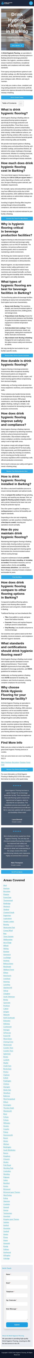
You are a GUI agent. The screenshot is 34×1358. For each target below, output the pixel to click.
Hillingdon (6, 1255)
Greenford (6, 1216)
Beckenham (7, 1069)
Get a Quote (16, 45)
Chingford (6, 994)
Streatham (6, 1093)
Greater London (8, 921)
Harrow (5, 1210)
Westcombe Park (9, 927)
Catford (5, 1009)
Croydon (6, 1129)
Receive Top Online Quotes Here (17, 471)
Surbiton (6, 1222)
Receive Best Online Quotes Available (17, 355)
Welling (5, 948)
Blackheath (7, 966)
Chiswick (6, 1159)
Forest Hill (6, 1036)
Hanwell (6, 1207)
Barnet (5, 1138)
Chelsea (6, 1084)
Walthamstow (7, 939)
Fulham (5, 1117)
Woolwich (6, 906)
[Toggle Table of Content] (19, 103)
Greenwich (7, 954)
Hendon (6, 1126)
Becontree (15, 762)
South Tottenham (9, 997)
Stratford (6, 909)
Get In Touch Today (17, 97)
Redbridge (6, 903)
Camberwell (7, 1027)
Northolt (6, 1225)
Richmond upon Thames (11, 1192)
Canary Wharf (8, 930)
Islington (6, 1012)
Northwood (7, 1252)
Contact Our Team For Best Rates (17, 218)
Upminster (6, 1003)
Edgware (6, 1177)
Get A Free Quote (17, 872)
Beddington (7, 1147)
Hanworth (6, 1243)
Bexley (5, 1000)
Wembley (6, 1174)
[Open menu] (31, 3)
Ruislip (5, 1246)
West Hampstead (9, 1099)
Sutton (5, 1180)
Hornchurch (7, 975)
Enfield (5, 1078)
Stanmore (6, 1201)
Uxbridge (6, 1258)
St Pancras (7, 1033)
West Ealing (7, 1195)
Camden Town (8, 1048)
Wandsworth (7, 1111)
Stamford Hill (7, 987)
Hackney (6, 960)
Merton (5, 1141)
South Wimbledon (9, 1150)
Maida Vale (7, 1090)
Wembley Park (8, 1168)
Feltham (6, 1249)
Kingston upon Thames (11, 1219)
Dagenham (7, 915)
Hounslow (6, 1228)
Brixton (5, 1057)
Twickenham (7, 1213)
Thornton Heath (8, 1108)
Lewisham (6, 978)
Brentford (6, 1183)
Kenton (5, 1186)
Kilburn (5, 1102)
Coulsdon (6, 1204)
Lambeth (6, 1060)
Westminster (7, 1045)
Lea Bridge (7, 957)
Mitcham (6, 1144)
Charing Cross (8, 1042)
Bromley (6, 924)
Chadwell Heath (8, 912)
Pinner (5, 1237)
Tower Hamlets (8, 936)
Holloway (6, 1024)
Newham (8, 762)
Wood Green (7, 1039)
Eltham (5, 972)
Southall (6, 1231)
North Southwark (9, 1018)
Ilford (2, 762)
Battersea (6, 1096)
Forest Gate (7, 897)
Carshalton (7, 1171)
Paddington (7, 1081)
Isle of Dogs (7, 942)
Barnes (5, 1153)
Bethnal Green (8, 963)
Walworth (6, 1015)
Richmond (6, 1189)
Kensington (7, 1105)
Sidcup (5, 990)
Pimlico (5, 1072)
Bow (4, 933)
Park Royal (7, 1165)
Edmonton (6, 1021)
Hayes (5, 1240)
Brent (5, 1114)
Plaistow (22, 762)
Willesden (6, 1123)
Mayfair (5, 1063)
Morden (5, 1162)
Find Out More (17, 577)
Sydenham (7, 1054)
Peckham (6, 1006)
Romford (6, 951)
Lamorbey (6, 984)
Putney (5, 1132)
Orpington (6, 1087)
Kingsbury (6, 1156)
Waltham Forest (8, 969)
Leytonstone (7, 918)
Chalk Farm (7, 1066)
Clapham (6, 1075)
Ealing (5, 1198)
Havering (6, 981)
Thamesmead (8, 900)
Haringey (6, 1030)
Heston (5, 1234)
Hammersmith (8, 1135)
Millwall (5, 945)
